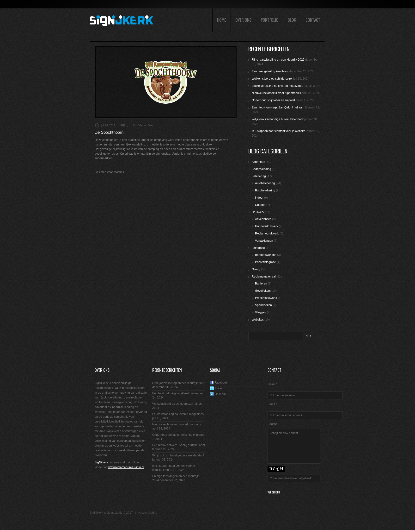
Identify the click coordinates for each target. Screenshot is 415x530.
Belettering (259, 176)
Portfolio (269, 20)
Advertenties (263, 219)
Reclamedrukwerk (267, 233)
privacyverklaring (146, 512)
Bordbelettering (265, 190)
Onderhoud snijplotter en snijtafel (273, 100)
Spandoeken (263, 305)
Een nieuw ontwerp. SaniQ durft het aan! (278, 107)
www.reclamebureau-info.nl (126, 467)
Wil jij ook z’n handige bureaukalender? (278, 119)
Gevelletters (263, 290)
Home (221, 20)
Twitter (218, 388)
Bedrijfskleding (261, 169)
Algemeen (258, 162)
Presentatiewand (266, 298)
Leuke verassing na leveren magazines (277, 86)
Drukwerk (258, 212)
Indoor (259, 197)
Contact (312, 20)
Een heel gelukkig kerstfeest (270, 71)
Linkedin (220, 394)
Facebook (220, 382)
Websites (258, 319)
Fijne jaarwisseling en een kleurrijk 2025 (278, 59)
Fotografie (258, 248)
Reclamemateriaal (264, 276)
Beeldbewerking (265, 255)
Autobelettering (265, 183)
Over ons (243, 20)
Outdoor (260, 205)
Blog (292, 20)
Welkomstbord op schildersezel (272, 78)
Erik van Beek (146, 125)
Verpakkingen (264, 240)
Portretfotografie (265, 262)
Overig (256, 269)
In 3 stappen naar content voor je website (278, 131)
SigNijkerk (101, 462)
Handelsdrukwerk (266, 226)
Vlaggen (260, 312)
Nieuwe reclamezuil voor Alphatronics (276, 93)
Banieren (261, 283)
